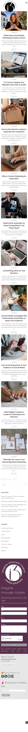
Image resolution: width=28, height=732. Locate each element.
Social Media (4, 547)
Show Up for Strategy (6, 544)
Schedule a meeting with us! (9, 665)
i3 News (3, 534)
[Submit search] (25, 484)
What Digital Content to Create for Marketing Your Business (14, 414)
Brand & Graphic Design (7, 528)
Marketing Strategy (5, 538)
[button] (27, 2)
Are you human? (5, 634)
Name (2, 606)
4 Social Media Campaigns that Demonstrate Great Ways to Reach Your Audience (14, 318)
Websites (3, 550)
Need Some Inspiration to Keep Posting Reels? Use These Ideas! (14, 225)
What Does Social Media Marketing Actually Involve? (14, 501)
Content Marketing (5, 531)
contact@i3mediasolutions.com (8, 659)
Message (3, 624)
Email (2, 618)
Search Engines (5, 541)
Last (2, 615)
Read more (14, 49)
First (2, 611)
